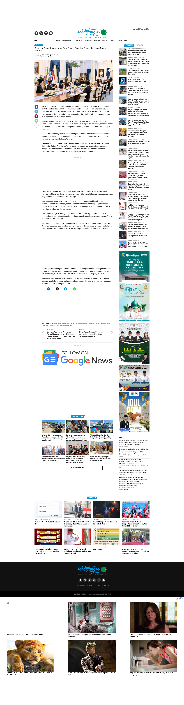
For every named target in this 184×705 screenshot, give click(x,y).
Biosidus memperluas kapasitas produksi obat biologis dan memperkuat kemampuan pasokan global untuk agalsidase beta (134, 451)
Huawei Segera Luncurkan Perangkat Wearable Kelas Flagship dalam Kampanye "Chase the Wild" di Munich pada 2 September (134, 442)
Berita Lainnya (123, 489)
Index (126, 40)
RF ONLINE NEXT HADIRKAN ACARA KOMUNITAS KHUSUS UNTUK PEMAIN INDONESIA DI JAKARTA (131, 462)
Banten (97, 40)
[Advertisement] (92, 13)
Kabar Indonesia (94, 323)
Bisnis (120, 40)
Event (113, 40)
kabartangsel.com (48, 56)
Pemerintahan (67, 40)
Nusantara (55, 325)
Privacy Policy (103, 586)
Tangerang (88, 40)
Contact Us (91, 586)
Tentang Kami (80, 586)
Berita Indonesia (60, 323)
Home (58, 40)
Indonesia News (81, 323)
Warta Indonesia (66, 325)
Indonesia (71, 323)
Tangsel (78, 40)
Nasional (105, 40)
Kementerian (105, 323)
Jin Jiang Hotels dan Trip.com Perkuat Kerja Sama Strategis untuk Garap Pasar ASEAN (133, 471)
